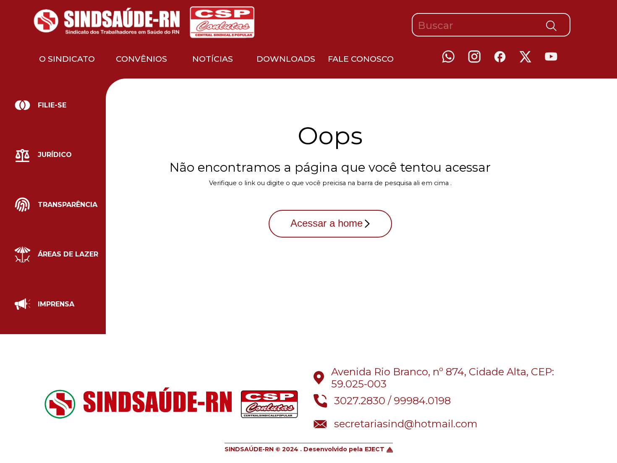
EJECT (374, 449)
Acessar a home (326, 223)
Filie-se (52, 105)
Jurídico (55, 155)
